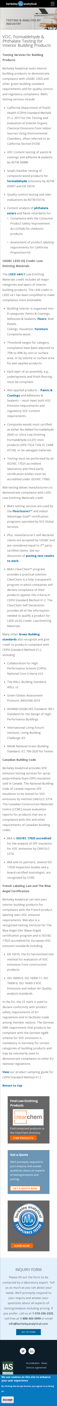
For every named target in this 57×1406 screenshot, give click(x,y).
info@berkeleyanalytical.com (28, 1324)
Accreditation (33, 1363)
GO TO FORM (28, 1332)
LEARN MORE (22, 1245)
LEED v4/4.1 (16, 274)
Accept (7, 1399)
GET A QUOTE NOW (25, 1188)
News (44, 1363)
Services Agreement (36, 1367)
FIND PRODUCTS (23, 1137)
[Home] (21, 4)
